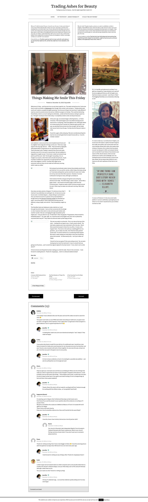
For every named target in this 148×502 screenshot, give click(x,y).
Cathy (38, 339)
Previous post (36, 296)
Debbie (39, 311)
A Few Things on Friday (38, 285)
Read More (107, 499)
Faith (38, 460)
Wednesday (48, 108)
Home (52, 17)
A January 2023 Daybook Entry (38, 275)
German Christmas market (48, 198)
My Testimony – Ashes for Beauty (68, 17)
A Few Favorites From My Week (75, 275)
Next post (81, 296)
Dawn (38, 439)
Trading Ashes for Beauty (74, 6)
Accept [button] (101, 499)
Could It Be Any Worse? (89, 17)
